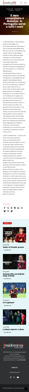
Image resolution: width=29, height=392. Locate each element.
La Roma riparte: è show (13, 329)
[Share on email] (11, 211)
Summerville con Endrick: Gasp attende (13, 275)
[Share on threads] (11, 208)
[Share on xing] (8, 211)
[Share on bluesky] (4, 211)
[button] (25, 2)
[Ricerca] (20, 2)
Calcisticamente (14, 372)
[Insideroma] (9, 3)
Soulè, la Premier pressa (13, 247)
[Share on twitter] (8, 208)
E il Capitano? (8, 302)
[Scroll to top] (25, 389)
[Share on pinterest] (14, 208)
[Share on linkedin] (18, 208)
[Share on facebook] (4, 208)
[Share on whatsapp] (21, 208)
